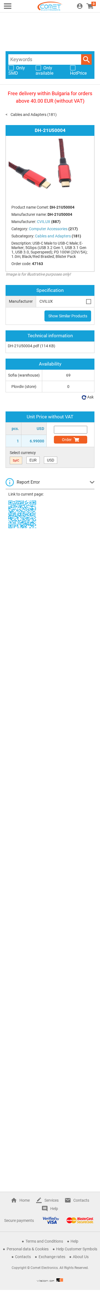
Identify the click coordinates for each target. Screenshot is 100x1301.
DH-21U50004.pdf (23, 346)
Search (86, 59)
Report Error (28, 482)
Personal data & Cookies (28, 1249)
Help (54, 1208)
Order (67, 439)
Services (51, 1200)
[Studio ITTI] (50, 1280)
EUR (33, 460)
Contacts (81, 1200)
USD (50, 460)
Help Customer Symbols (76, 1249)
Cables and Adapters (28, 114)
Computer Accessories (48, 229)
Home (24, 1200)
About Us (81, 1257)
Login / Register (79, 6)
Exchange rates (52, 1257)
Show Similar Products (67, 316)
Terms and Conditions (44, 1241)
